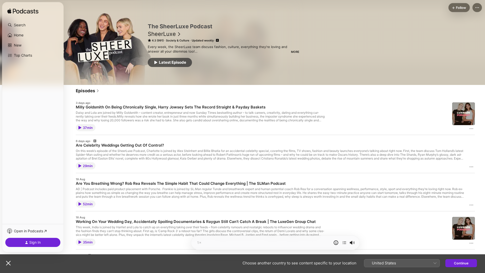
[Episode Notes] (336, 242)
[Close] (8, 263)
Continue (461, 263)
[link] (87, 91)
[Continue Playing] (344, 242)
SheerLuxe (162, 34)
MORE (295, 52)
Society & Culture (177, 40)
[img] (22, 11)
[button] (33, 25)
